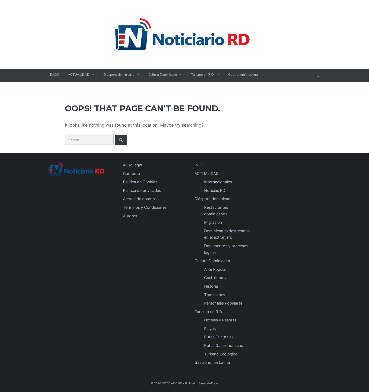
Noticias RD (214, 190)
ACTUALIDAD (78, 74)
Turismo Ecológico (220, 354)
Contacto (131, 173)
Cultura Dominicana (162, 74)
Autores (130, 216)
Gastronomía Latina (243, 74)
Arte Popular (215, 269)
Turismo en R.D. (202, 74)
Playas (210, 328)
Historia (211, 286)
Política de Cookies (140, 182)
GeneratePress (208, 383)
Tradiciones (214, 295)
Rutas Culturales (218, 337)
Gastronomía (215, 277)
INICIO (54, 74)
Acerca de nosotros (140, 199)
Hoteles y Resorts (220, 320)
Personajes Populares (223, 303)
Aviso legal (132, 165)
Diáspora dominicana (119, 74)
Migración (213, 222)
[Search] (121, 140)
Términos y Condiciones (145, 207)
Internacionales (218, 182)
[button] (317, 75)
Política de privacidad (142, 190)
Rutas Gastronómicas (223, 345)
